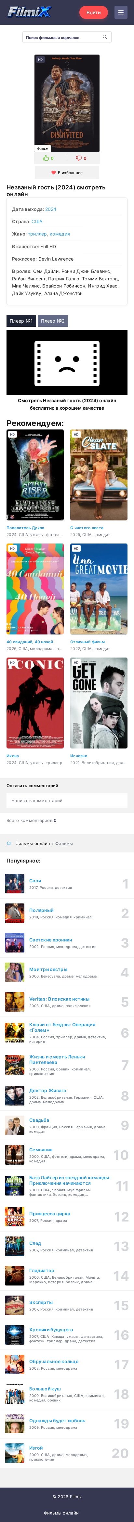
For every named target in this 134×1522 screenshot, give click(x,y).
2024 (51, 209)
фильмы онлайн (33, 843)
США (37, 221)
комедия (60, 234)
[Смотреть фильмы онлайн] (29, 12)
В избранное (70, 172)
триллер (37, 234)
